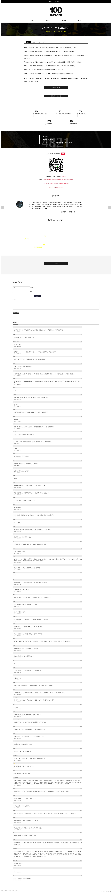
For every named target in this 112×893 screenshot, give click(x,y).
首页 (32, 20)
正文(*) (14, 299)
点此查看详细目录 (56, 87)
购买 (39, 42)
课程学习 (48, 20)
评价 (44, 42)
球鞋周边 (64, 20)
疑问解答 (102, 891)
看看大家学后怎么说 (56, 96)
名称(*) (31, 287)
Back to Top (108, 891)
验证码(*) (32, 295)
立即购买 (56, 263)
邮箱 (31, 291)
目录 (34, 42)
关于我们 (80, 20)
